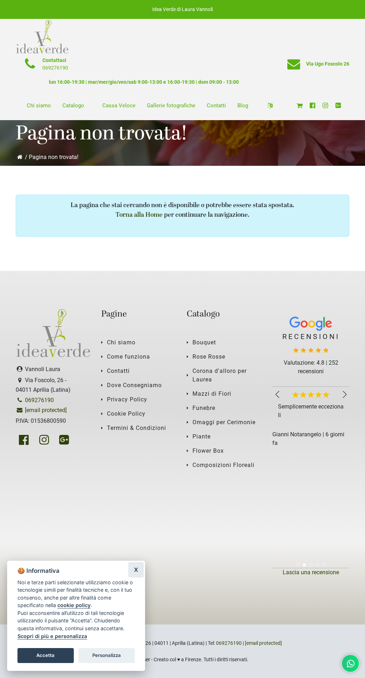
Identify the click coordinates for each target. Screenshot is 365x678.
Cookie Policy (126, 413)
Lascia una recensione (311, 572)
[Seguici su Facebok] (312, 105)
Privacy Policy (127, 399)
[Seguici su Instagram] (325, 105)
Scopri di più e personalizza (52, 636)
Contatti (118, 371)
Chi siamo (121, 342)
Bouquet (204, 342)
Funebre (203, 408)
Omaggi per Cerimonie (224, 422)
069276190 (55, 68)
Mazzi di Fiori (211, 393)
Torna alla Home (139, 215)
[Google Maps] (337, 105)
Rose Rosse (208, 356)
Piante (201, 436)
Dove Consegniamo (134, 385)
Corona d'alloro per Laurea (219, 375)
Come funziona (128, 356)
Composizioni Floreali (223, 465)
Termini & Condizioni (136, 428)
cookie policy (74, 605)
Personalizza (106, 655)
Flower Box (208, 450)
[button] (344, 394)
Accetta (45, 655)
